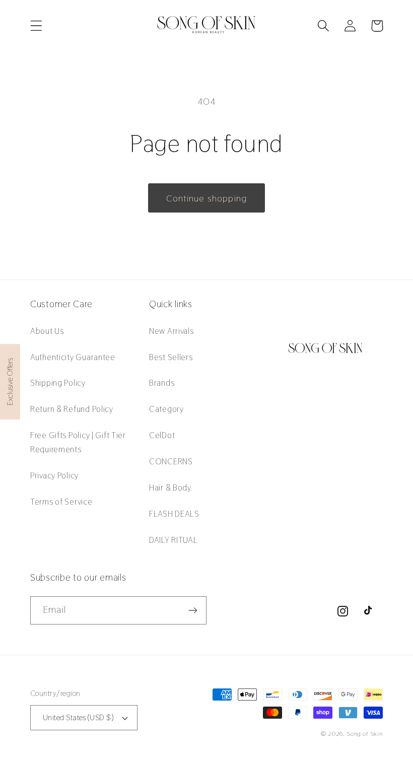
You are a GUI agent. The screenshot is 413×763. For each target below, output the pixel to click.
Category (166, 408)
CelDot (162, 435)
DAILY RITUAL (173, 539)
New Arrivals (171, 330)
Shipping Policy (58, 382)
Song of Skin (365, 734)
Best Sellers (171, 357)
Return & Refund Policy (71, 408)
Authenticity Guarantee (72, 357)
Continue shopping (206, 198)
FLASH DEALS (174, 513)
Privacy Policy (54, 475)
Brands (161, 382)
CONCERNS (171, 461)
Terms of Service (61, 501)
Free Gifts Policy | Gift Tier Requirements (78, 442)
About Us (47, 330)
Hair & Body (170, 487)
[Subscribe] (192, 610)
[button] (36, 26)
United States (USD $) (78, 717)
